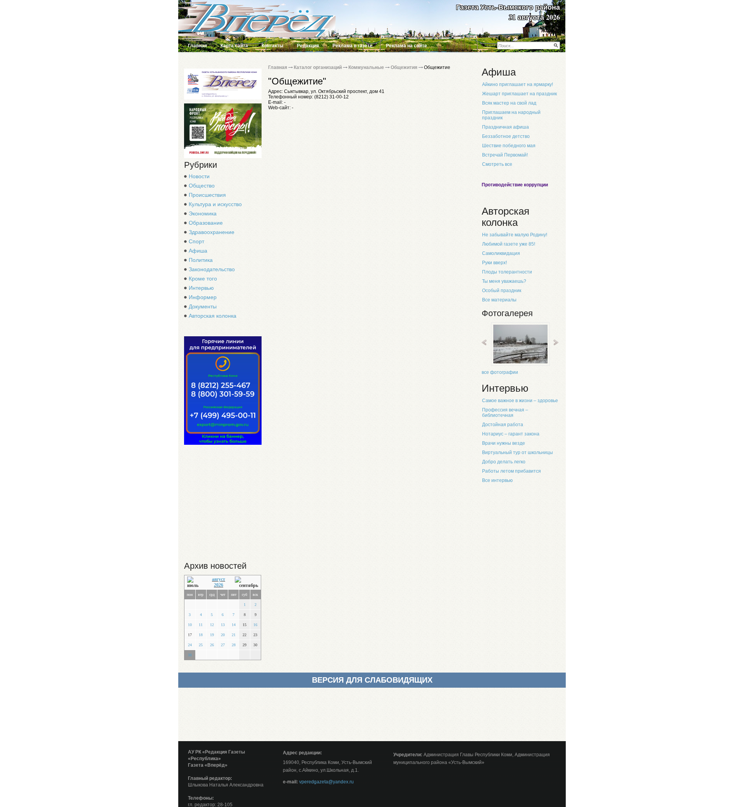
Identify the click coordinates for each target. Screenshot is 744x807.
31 (190, 655)
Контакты (272, 45)
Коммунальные (366, 67)
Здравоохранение (211, 232)
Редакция (308, 45)
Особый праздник (501, 290)
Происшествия (207, 195)
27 (223, 645)
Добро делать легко (503, 462)
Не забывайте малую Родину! (514, 234)
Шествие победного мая (509, 145)
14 (234, 625)
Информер (203, 297)
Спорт (196, 241)
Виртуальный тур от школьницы (517, 452)
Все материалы (499, 300)
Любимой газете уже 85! (508, 244)
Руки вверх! (494, 262)
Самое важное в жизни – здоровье (520, 400)
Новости (199, 176)
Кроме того (203, 278)
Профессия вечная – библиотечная (505, 412)
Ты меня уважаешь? (504, 281)
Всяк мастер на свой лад (509, 103)
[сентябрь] (246, 582)
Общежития (404, 67)
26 (212, 645)
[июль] (194, 582)
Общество (202, 185)
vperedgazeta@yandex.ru (326, 782)
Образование (206, 223)
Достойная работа (502, 424)
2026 (218, 585)
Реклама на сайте (406, 45)
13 (223, 625)
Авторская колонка (212, 316)
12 (212, 625)
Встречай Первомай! (505, 155)
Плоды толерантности (507, 272)
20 (223, 635)
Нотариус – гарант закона (510, 434)
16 (255, 625)
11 (201, 625)
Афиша (198, 251)
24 (190, 645)
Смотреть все (497, 164)
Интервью (201, 288)
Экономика (203, 213)
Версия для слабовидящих (372, 680)
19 (212, 635)
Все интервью (497, 480)
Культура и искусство (215, 204)
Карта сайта (234, 45)
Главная (197, 45)
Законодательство (212, 269)
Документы (203, 306)
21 (234, 635)
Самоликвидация (501, 253)
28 (234, 645)
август (218, 579)
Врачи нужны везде (503, 443)
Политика (201, 260)
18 (201, 635)
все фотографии (500, 372)
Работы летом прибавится (511, 471)
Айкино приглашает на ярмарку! (517, 84)
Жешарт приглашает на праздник (519, 93)
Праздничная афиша (505, 127)
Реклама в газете (352, 45)
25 (201, 645)
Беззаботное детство (506, 136)
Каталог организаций (318, 67)
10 (190, 625)
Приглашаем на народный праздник (511, 115)
